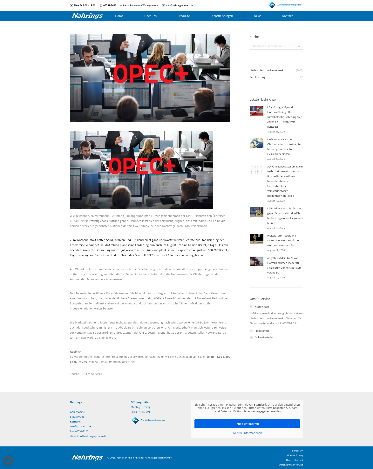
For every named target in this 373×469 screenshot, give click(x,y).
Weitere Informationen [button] (247, 433)
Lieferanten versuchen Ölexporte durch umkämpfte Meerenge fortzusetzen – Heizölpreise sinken (284, 147)
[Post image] (256, 111)
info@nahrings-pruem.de (179, 5)
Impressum (297, 450)
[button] (8, 460)
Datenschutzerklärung (291, 464)
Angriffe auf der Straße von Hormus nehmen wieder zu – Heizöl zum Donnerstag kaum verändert (284, 265)
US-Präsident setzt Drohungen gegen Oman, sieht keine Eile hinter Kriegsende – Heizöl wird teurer (285, 216)
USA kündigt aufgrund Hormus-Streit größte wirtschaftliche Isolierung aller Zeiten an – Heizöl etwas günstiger (284, 116)
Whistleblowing (295, 455)
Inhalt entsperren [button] (247, 424)
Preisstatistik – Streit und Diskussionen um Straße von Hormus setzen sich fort (283, 240)
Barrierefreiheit (294, 460)
